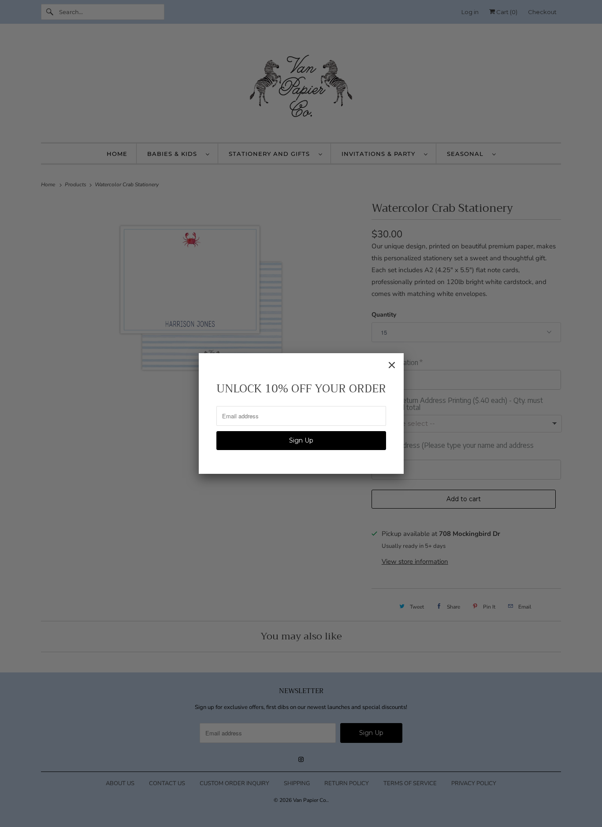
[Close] (391, 365)
